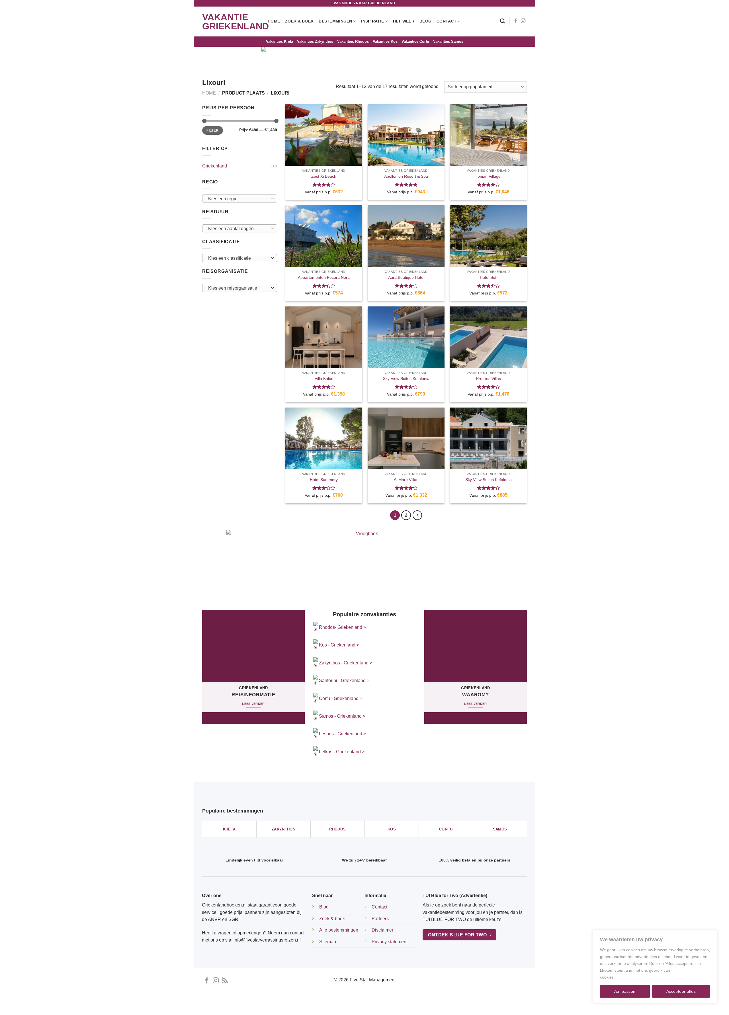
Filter (212, 130)
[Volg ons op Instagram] (523, 21)
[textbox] (238, 199)
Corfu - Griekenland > (340, 698)
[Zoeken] (502, 21)
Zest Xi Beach (323, 176)
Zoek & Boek (299, 21)
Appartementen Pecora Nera (324, 277)
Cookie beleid (628, 977)
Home (274, 21)
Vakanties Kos (385, 41)
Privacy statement (389, 941)
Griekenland (214, 165)
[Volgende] (417, 515)
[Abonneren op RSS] (225, 981)
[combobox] (239, 198)
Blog (425, 21)
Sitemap (327, 941)
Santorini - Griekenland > (344, 680)
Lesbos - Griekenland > (342, 733)
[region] (655, 967)
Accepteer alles (681, 991)
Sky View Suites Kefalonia (406, 378)
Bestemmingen (335, 21)
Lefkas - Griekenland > (342, 751)
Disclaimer (382, 930)
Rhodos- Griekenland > (342, 627)
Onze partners (419, 1006)
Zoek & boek (332, 918)
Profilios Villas (488, 378)
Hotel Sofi (488, 277)
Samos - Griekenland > (342, 716)
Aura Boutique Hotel (406, 277)
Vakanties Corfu (415, 41)
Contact (446, 21)
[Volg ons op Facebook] (515, 21)
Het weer (403, 21)
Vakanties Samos (448, 41)
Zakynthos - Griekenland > (345, 662)
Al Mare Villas (406, 479)
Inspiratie (372, 21)
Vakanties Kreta (279, 41)
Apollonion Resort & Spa (406, 176)
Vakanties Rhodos (353, 41)
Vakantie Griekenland (230, 22)
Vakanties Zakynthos (315, 41)
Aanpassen (625, 991)
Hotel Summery (324, 479)
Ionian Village (488, 176)
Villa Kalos (324, 378)
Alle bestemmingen (338, 930)
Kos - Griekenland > (338, 644)
